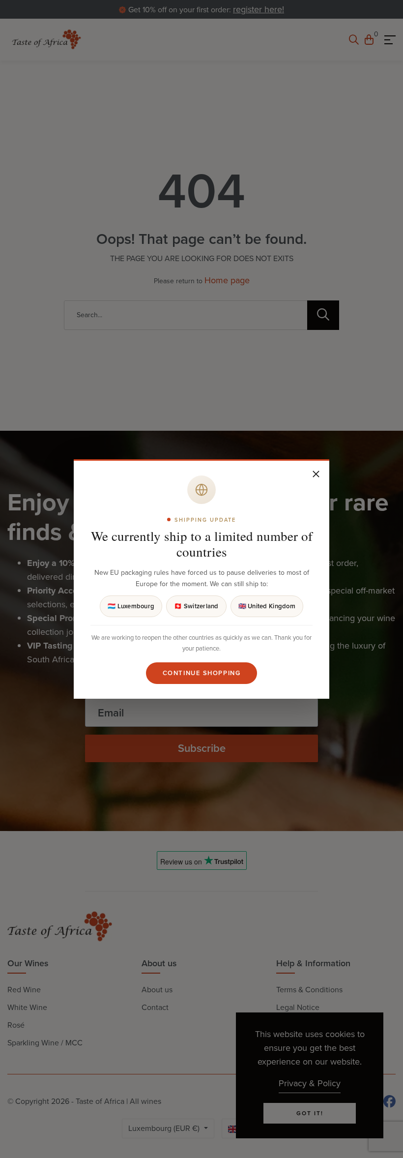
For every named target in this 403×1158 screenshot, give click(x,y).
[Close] (316, 474)
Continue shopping (202, 673)
